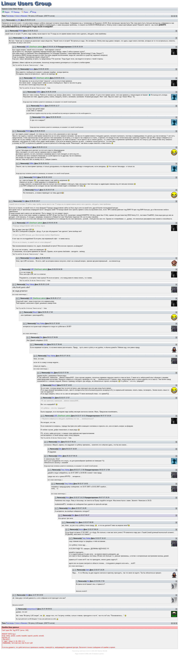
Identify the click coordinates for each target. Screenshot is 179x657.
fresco (31, 69)
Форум (6, 12)
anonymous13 (32, 609)
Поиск (25, 12)
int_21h (17, 20)
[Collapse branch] (3, 20)
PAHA (21, 31)
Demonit (32, 258)
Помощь (16, 12)
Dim (23, 201)
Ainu (52, 373)
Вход (34, 12)
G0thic (38, 92)
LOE (27, 47)
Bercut (42, 106)
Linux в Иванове (21, 16)
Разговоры (10, 16)
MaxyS (29, 147)
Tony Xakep (30, 284)
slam (45, 344)
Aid (88, 581)
